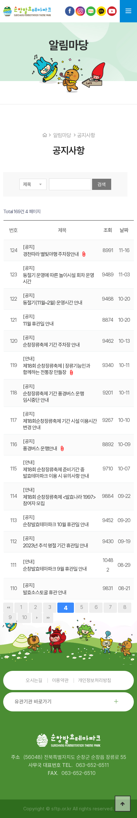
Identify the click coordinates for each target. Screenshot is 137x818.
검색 (101, 184)
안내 (28, 359)
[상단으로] (123, 804)
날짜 (124, 230)
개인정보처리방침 (94, 680)
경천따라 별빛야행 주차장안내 (51, 254)
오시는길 (34, 680)
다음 (37, 618)
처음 (8, 608)
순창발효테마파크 (27, 11)
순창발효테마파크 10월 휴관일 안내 (56, 525)
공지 (28, 247)
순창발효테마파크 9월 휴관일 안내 (55, 569)
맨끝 (48, 618)
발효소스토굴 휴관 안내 (44, 592)
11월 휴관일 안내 (38, 324)
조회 (108, 230)
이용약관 (60, 680)
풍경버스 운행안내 (40, 449)
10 (24, 617)
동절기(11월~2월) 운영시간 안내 (52, 303)
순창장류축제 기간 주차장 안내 (51, 345)
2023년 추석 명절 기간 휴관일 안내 (55, 546)
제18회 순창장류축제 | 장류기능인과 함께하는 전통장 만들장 (56, 369)
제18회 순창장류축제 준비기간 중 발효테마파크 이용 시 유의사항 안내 (56, 473)
